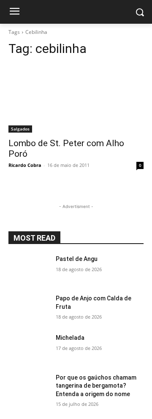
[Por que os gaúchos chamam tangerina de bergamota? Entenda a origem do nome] (28, 388)
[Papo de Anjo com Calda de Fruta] (28, 308)
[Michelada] (28, 348)
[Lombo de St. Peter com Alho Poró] (76, 99)
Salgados (20, 129)
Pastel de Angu (77, 258)
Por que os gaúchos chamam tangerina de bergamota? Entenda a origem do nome (96, 385)
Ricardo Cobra (24, 165)
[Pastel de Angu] (28, 269)
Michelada (70, 337)
